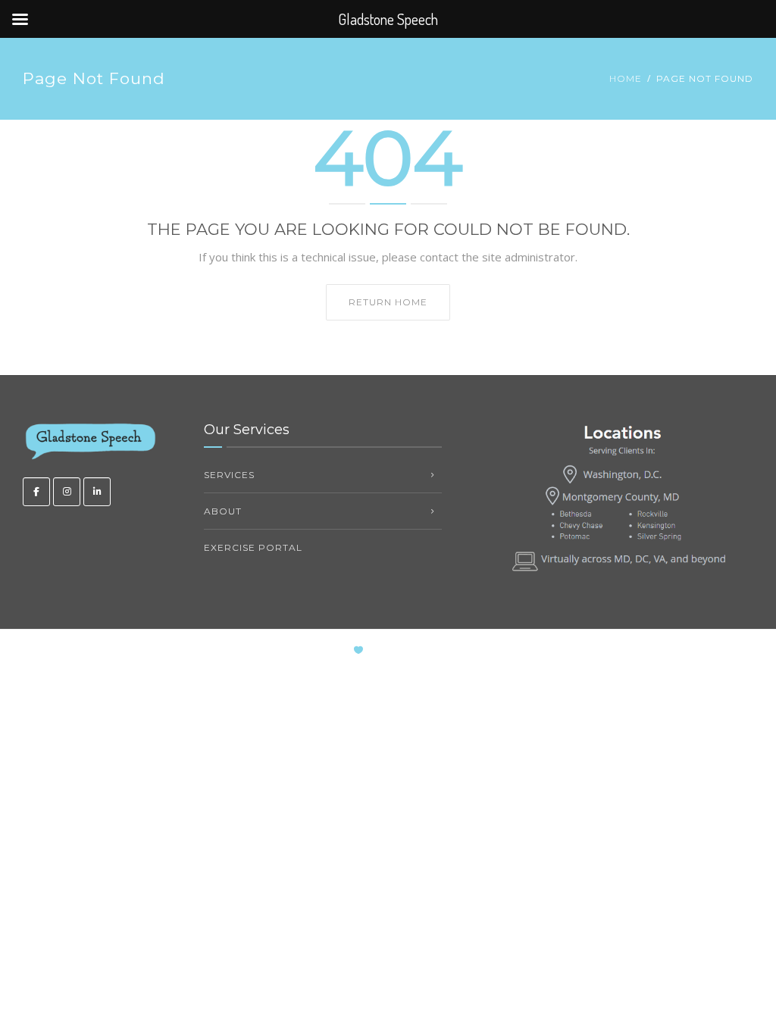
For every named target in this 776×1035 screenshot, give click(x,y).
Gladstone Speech (432, 650)
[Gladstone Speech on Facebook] (36, 491)
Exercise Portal (253, 547)
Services (229, 474)
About (223, 511)
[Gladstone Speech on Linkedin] (97, 491)
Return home (388, 302)
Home (625, 78)
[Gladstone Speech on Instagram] (66, 491)
